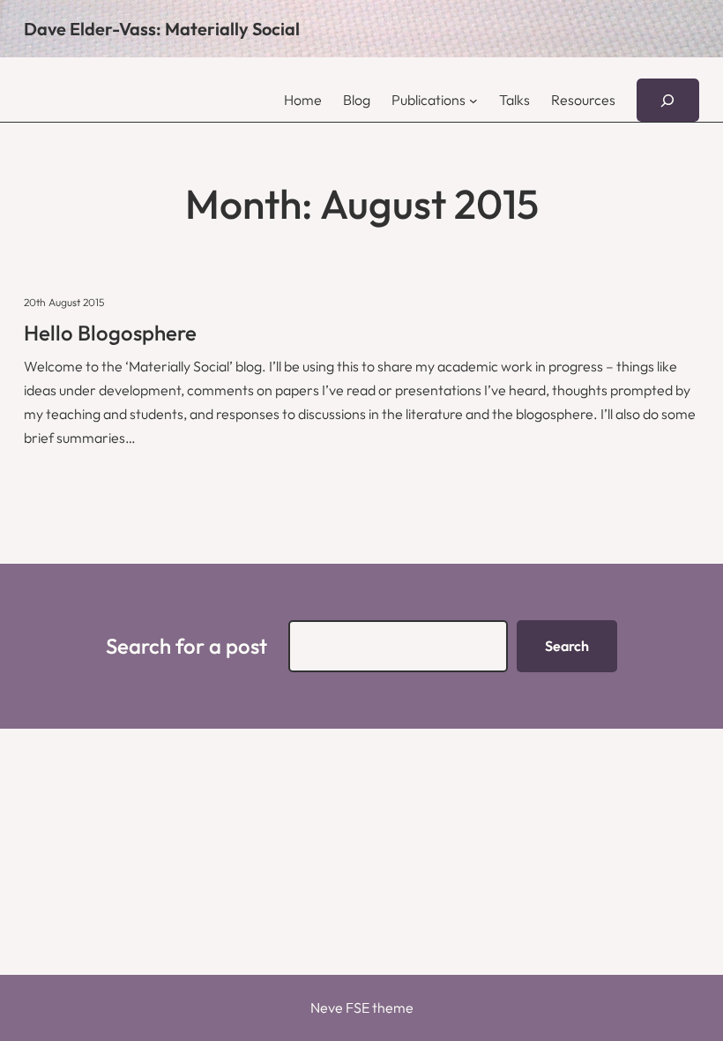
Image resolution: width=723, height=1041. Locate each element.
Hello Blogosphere (110, 332)
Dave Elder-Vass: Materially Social (162, 29)
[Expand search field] (668, 100)
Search (567, 646)
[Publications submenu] (473, 100)
